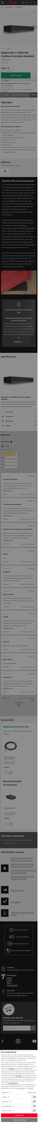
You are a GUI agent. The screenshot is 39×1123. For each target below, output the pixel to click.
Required (5, 1092)
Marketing (5, 1101)
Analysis (4, 1097)
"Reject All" (12, 1068)
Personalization (6, 1106)
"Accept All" (19, 1075)
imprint (31, 1088)
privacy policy (20, 1088)
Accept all (20, 1115)
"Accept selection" (13, 1082)
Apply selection (19, 1120)
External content (7, 1110)
